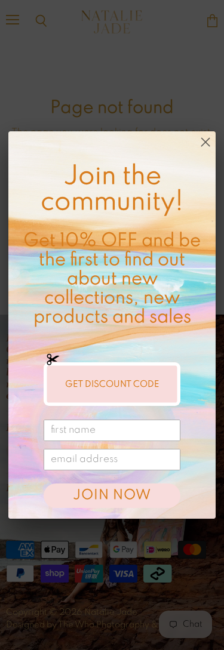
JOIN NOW (112, 495)
